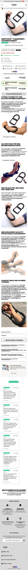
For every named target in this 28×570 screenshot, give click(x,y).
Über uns (6, 551)
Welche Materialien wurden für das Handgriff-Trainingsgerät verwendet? (12, 355)
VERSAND (3, 335)
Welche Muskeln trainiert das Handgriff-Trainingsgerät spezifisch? (13, 345)
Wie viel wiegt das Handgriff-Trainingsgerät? (9, 359)
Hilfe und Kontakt (9, 559)
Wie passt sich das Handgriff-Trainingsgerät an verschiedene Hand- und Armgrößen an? (13, 350)
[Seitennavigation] (2, 4)
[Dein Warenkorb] (26, 4)
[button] (14, 78)
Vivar (11, 568)
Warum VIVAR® (8, 555)
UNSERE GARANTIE (6, 332)
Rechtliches (7, 563)
